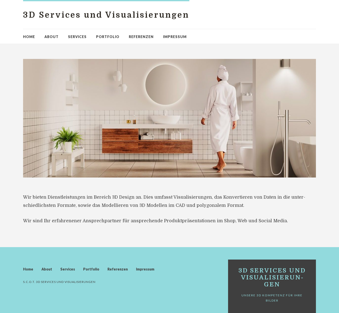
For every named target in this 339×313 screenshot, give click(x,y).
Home (29, 37)
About (51, 37)
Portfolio (107, 37)
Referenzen (141, 37)
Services (77, 37)
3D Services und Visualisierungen (106, 15)
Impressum (175, 37)
